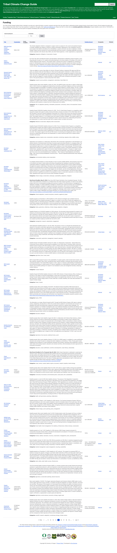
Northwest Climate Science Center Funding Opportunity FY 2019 (7, 216)
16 (61, 520)
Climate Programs (34, 17)
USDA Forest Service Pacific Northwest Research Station (46, 526)
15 (59, 520)
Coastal (100, 53)
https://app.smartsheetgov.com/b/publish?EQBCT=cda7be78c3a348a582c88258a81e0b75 (51, 192)
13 (53, 520)
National (100, 52)
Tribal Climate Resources (23, 17)
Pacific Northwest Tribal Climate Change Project (36, 7)
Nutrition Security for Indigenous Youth (8, 326)
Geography (31, 33)
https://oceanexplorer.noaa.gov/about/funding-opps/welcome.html (45, 361)
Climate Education (55, 17)
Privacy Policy (60, 543)
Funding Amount (89, 42)
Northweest (101, 261)
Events (76, 17)
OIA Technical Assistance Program (7, 405)
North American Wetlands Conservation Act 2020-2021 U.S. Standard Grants (8, 131)
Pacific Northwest (102, 185)
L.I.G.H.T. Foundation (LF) (69, 7)
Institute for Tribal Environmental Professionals (72, 526)
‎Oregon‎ (100, 371)
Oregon (103, 186)
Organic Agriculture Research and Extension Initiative (7, 488)
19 (69, 520)
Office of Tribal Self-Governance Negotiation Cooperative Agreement (8, 387)
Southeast (100, 49)
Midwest (100, 74)
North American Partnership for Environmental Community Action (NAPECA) (8, 95)
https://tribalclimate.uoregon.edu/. (11, 12)
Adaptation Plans (12, 17)
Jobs (73, 17)
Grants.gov (59, 359)
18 (66, 520)
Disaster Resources (66, 17)
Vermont (100, 150)
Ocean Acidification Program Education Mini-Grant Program (7, 343)
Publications (43, 17)
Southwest (100, 47)
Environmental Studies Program (74, 524)
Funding (5, 17)
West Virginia (101, 144)
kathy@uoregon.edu (70, 529)
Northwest (100, 46)
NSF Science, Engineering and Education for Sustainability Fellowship (7, 307)
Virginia (100, 145)
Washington (100, 188)
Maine (99, 154)
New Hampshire (101, 153)
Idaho (99, 186)
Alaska (104, 52)
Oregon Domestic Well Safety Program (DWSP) (8, 456)
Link (110, 50)
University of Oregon (62, 524)
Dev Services (74, 543)
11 (48, 520)
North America (101, 95)
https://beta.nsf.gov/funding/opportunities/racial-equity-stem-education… (47, 295)
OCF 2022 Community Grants (6, 371)
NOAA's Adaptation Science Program (8, 62)
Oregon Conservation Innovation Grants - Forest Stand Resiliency (8, 433)
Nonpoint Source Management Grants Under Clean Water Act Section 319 (8, 75)
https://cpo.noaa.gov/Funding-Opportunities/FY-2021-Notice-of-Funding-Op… (55, 66)
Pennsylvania (101, 148)
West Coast (104, 204)
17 (64, 520)
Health (48, 17)
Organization (17, 42)
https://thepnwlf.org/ (65, 10)
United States (101, 232)
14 (56, 520)
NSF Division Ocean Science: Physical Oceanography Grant (7, 278)
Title (5, 42)
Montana (100, 189)
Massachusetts (101, 151)
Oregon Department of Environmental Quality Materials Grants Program (8, 443)
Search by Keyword (8, 33)
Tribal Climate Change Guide (20, 4)
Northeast (100, 50)
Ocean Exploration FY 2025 (7, 358)
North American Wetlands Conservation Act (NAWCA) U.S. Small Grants (8, 116)
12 (51, 520)
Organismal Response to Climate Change (7, 507)
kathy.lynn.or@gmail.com (49, 27)
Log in (114, 17)
